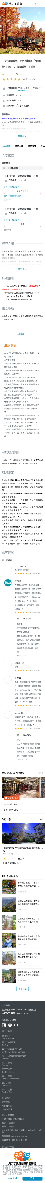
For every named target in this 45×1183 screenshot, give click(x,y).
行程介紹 (19, 146)
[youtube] (16, 1025)
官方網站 (6, 1035)
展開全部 (21, 90)
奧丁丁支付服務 (9, 1042)
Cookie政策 (7, 1109)
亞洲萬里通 (24, 105)
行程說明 (32, 146)
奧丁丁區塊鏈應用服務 (12, 1049)
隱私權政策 (7, 1105)
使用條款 (6, 1101)
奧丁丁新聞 (7, 1062)
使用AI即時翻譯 (23, 570)
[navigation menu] (41, 3)
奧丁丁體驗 (7, 1076)
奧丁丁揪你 (7, 1082)
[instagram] (10, 1025)
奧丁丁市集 (7, 1069)
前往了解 (12, 1178)
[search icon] (36, 3)
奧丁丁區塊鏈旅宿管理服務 (14, 1055)
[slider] (11, 79)
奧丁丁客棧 (7, 1089)
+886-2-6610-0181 (19, 1009)
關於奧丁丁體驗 (9, 1019)
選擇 (22, 224)
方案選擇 (6, 146)
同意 (32, 1178)
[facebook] (4, 1025)
